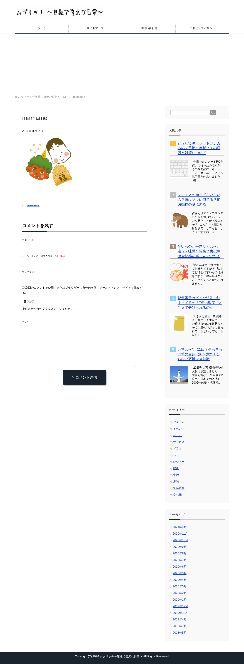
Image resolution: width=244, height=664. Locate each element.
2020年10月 (180, 540)
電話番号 (179, 488)
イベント (179, 428)
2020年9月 (179, 546)
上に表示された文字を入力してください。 (49, 308)
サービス (179, 441)
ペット (177, 455)
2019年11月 (180, 612)
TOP (42, 96)
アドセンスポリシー (202, 28)
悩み (176, 468)
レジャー (179, 461)
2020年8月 (179, 553)
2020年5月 (179, 573)
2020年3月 (179, 586)
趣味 (176, 481)
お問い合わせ (148, 28)
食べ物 (177, 494)
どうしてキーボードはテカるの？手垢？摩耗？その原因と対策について (199, 148)
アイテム (179, 422)
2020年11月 (180, 533)
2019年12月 (180, 606)
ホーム (41, 28)
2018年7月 (179, 626)
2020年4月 (179, 579)
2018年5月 (179, 632)
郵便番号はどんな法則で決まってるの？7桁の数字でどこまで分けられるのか (200, 303)
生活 (176, 474)
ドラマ (177, 448)
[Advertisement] (122, 64)
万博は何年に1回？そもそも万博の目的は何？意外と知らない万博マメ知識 (200, 354)
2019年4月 (179, 619)
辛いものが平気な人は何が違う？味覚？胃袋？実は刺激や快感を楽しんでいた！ (199, 251)
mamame (33, 205)
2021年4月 (179, 527)
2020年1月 (179, 599)
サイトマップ (95, 28)
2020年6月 (179, 566)
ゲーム (177, 435)
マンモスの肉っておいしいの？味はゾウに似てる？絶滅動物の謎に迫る (199, 199)
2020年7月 (179, 560)
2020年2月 (179, 593)
